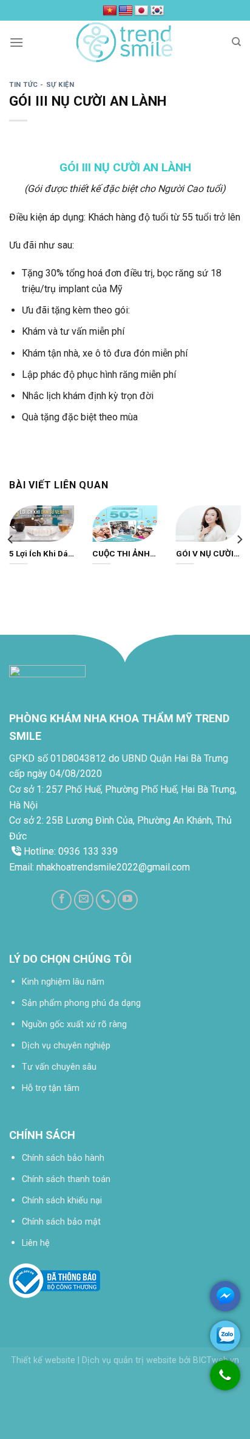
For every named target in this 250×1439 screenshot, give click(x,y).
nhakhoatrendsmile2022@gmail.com (113, 867)
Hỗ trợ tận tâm (50, 1088)
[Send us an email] (84, 900)
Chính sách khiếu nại (62, 1200)
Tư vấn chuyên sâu (59, 1067)
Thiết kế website (43, 1360)
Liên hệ (36, 1243)
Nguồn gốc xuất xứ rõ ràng (74, 1024)
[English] (125, 11)
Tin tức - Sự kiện (42, 85)
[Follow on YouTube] (128, 900)
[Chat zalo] (225, 1336)
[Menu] (16, 42)
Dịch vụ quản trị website (129, 1360)
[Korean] (157, 11)
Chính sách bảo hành (63, 1158)
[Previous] (11, 539)
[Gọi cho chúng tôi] (225, 1381)
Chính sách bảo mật (61, 1222)
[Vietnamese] (110, 11)
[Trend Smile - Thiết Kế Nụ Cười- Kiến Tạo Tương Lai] (125, 42)
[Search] (236, 41)
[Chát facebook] (225, 1296)
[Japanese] (141, 11)
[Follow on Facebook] (62, 900)
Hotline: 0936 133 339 (69, 851)
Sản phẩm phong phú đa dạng (81, 1003)
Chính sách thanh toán (66, 1179)
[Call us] (106, 900)
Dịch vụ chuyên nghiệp (66, 1046)
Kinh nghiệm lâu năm (63, 982)
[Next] (239, 539)
